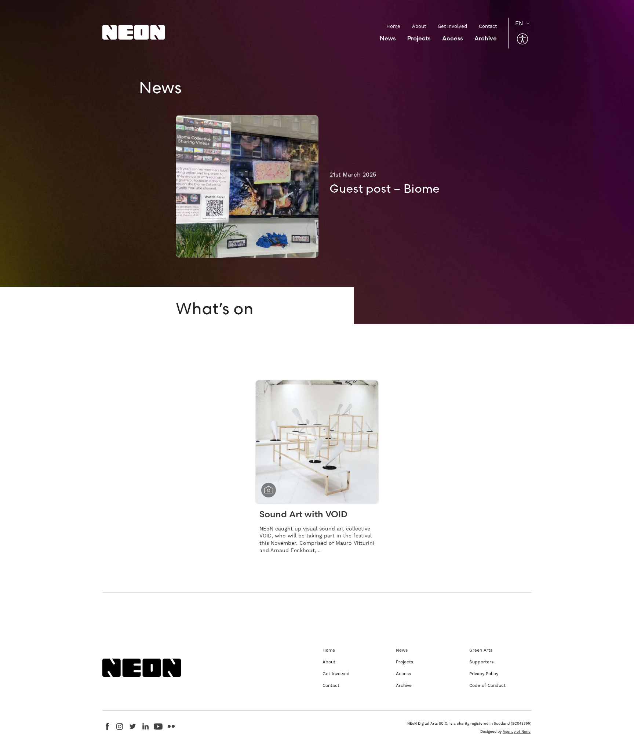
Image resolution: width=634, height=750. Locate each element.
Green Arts (480, 650)
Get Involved (452, 26)
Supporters (481, 661)
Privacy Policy (483, 673)
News (388, 38)
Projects (418, 38)
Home (393, 26)
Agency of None (517, 731)
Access (452, 38)
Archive (485, 38)
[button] (522, 39)
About (419, 26)
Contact (488, 26)
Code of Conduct (487, 685)
